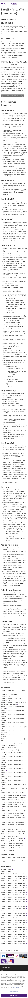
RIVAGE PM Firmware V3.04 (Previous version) (13, 927)
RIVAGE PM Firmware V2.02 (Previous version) (13, 943)
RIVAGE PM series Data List (8, 747)
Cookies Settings (14, 991)
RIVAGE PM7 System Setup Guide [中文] (11, 836)
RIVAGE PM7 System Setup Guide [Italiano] (12, 827)
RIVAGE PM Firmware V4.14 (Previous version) (13, 920)
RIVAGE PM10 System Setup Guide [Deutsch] (13, 795)
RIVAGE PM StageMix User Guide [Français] (12, 848)
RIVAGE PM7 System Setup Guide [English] (12, 818)
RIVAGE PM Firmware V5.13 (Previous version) (13, 895)
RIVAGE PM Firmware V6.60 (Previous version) (13, 883)
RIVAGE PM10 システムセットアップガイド (12, 815)
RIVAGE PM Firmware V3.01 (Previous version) (13, 934)
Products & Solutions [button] (5, 967)
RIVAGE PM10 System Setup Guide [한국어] (12, 804)
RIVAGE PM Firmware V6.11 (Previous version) (13, 885)
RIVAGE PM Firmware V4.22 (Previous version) (13, 915)
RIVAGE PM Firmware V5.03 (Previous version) (13, 904)
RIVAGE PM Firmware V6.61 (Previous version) (13, 881)
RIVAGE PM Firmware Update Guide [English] (13, 857)
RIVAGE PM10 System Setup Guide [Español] (13, 797)
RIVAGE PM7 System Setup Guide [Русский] (12, 834)
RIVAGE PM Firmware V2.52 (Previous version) (13, 939)
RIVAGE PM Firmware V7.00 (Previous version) (13, 874)
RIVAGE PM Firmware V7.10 (8, 871)
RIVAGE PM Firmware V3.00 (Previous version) (13, 936)
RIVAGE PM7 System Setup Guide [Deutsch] (12, 820)
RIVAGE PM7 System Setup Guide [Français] (12, 824)
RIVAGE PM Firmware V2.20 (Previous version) (13, 941)
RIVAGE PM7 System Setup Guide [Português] (13, 831)
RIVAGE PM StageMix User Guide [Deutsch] (12, 843)
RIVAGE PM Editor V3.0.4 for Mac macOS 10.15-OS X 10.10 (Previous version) (13, 703)
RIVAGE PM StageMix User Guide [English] (12, 841)
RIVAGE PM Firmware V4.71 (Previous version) (13, 913)
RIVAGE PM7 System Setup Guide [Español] (12, 822)
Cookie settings (15, 987)
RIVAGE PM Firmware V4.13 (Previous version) (13, 922)
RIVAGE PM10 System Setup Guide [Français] (13, 800)
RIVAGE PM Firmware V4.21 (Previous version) (13, 918)
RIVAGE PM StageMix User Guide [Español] (12, 845)
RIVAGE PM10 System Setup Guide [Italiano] (12, 802)
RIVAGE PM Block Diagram (8, 745)
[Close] (2, 972)
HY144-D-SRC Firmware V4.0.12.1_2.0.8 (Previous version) (11, 695)
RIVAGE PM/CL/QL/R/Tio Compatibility (13, 95)
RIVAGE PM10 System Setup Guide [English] (12, 793)
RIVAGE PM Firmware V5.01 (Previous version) (13, 906)
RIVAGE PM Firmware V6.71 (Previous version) (13, 876)
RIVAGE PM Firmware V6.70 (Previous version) (13, 878)
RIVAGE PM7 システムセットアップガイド (12, 838)
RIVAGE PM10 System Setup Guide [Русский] (13, 811)
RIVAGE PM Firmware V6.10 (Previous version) (13, 888)
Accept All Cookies (14, 995)
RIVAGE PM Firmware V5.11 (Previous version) (13, 899)
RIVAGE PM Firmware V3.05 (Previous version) (13, 925)
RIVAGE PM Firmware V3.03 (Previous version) (13, 929)
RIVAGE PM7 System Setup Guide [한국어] (12, 829)
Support (2, 950)
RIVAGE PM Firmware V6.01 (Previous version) (13, 890)
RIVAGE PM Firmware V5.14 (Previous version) (13, 892)
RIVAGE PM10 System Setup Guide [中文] (12, 813)
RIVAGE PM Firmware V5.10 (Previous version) (13, 901)
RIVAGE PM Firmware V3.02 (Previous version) (13, 932)
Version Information (6, 869)
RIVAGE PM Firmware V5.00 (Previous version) (13, 908)
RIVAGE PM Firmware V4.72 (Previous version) (13, 911)
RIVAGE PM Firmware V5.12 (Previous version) (13, 897)
